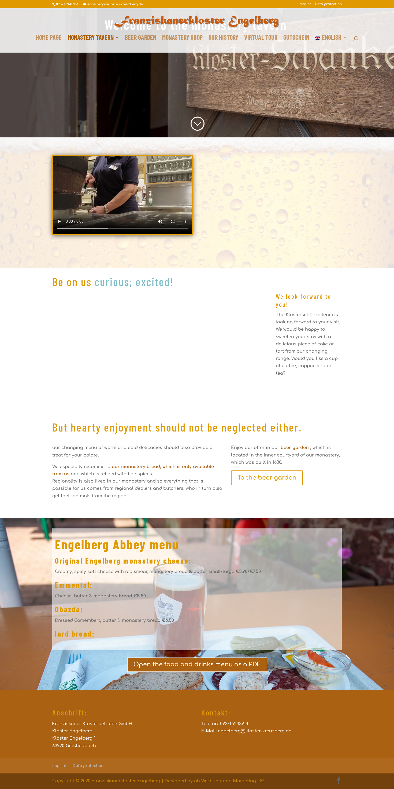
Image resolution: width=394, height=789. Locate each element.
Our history (223, 38)
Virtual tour (260, 38)
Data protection (328, 4)
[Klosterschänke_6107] (160, 403)
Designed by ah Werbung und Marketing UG (214, 781)
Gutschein (296, 38)
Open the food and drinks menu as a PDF (197, 664)
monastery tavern (91, 38)
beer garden (140, 38)
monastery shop (182, 38)
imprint (305, 4)
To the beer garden (266, 477)
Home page (49, 38)
